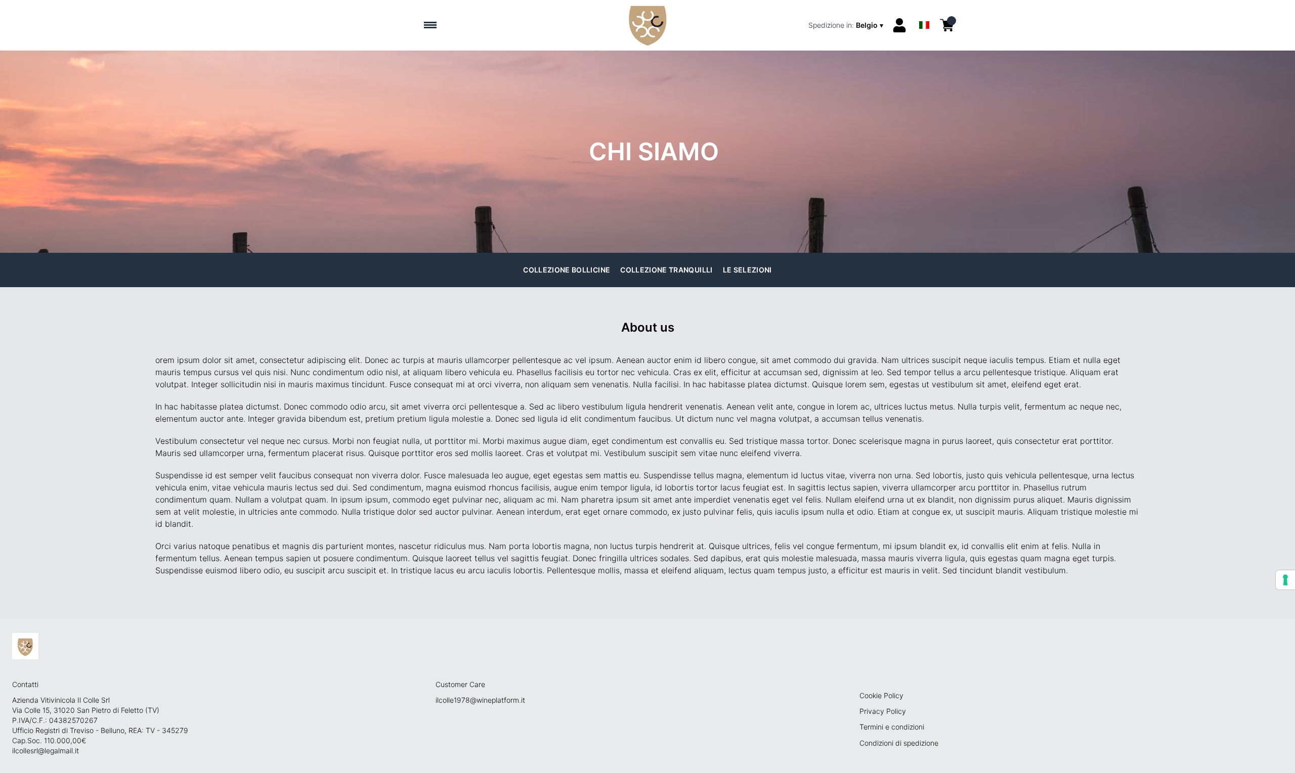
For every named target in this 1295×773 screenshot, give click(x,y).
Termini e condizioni (891, 726)
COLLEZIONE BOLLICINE (566, 269)
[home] (647, 25)
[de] (924, 12)
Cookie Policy (881, 695)
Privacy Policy (882, 711)
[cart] (947, 25)
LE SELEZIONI (747, 269)
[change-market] (846, 25)
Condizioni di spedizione (898, 743)
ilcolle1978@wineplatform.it (480, 700)
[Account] (899, 25)
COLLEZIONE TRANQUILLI (666, 269)
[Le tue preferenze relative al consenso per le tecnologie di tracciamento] (1285, 579)
